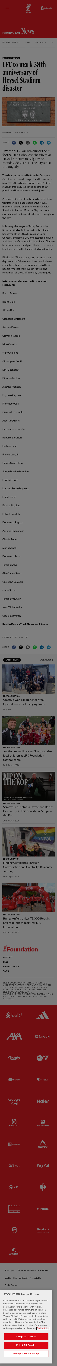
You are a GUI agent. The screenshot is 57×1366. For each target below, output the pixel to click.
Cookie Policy (43, 1328)
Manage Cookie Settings (26, 1354)
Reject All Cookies (26, 1345)
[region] (26, 1326)
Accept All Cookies (26, 1337)
